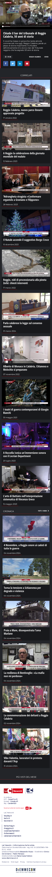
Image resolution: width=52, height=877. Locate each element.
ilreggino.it (9, 828)
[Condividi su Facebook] (5, 64)
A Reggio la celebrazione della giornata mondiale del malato (23, 154)
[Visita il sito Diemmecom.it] (26, 874)
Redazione (5, 862)
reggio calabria (35, 57)
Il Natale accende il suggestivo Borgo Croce (26, 240)
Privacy (22, 862)
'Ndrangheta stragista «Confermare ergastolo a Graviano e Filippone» (22, 198)
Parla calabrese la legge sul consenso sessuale (22, 324)
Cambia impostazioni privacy (36, 862)
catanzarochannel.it (12, 836)
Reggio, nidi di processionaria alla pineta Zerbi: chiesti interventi (24, 281)
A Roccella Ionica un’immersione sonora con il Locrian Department (24, 454)
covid (46, 57)
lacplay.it (8, 816)
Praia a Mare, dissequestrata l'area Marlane (22, 631)
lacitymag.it (9, 826)
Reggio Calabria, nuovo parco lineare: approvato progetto (23, 111)
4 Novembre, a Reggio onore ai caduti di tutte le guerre (25, 546)
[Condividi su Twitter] (12, 64)
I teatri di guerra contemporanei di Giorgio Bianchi (26, 411)
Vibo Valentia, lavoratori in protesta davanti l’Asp (23, 759)
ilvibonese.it (9, 833)
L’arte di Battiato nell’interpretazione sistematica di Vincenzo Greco (23, 497)
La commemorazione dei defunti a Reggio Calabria (26, 716)
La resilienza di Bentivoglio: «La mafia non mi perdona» (24, 674)
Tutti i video (42, 511)
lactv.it (7, 818)
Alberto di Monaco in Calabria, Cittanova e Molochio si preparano (25, 367)
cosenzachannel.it (12, 831)
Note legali (14, 862)
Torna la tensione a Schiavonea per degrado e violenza (22, 589)
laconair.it (8, 821)
